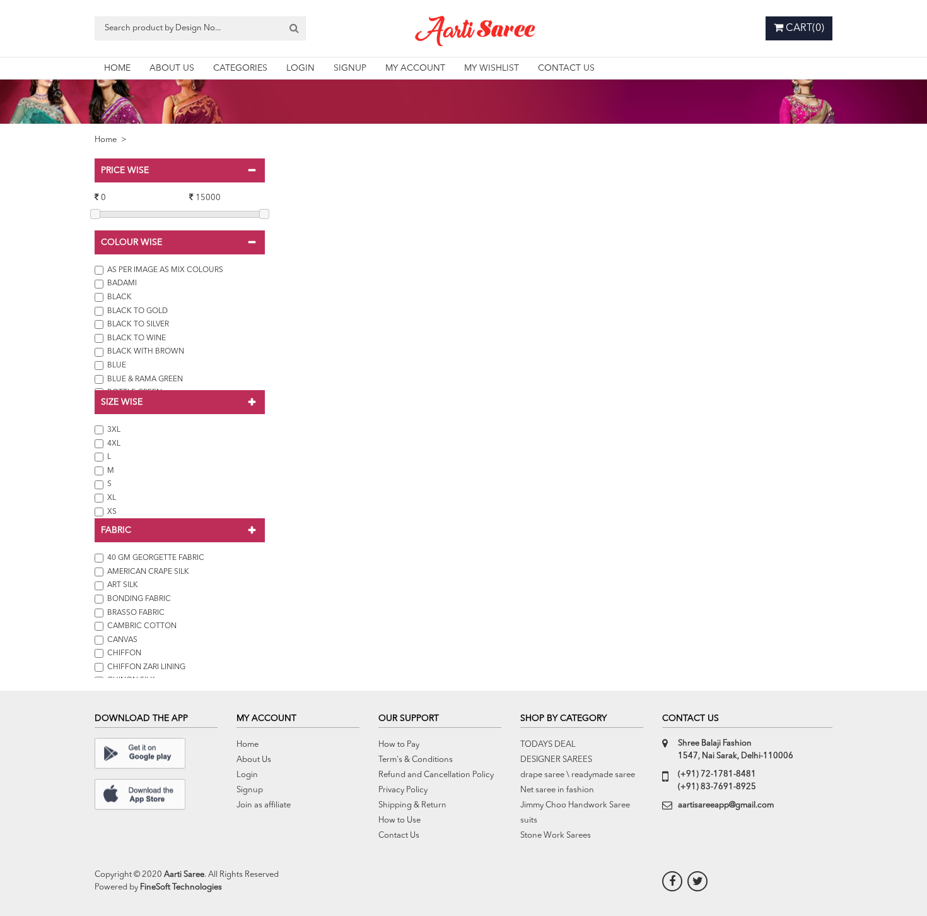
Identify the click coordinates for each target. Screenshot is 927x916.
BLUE (115, 365)
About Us (253, 760)
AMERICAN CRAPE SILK (146, 572)
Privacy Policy (403, 790)
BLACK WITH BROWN (144, 351)
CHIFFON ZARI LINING (144, 667)
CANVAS (120, 640)
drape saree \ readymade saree (577, 775)
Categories (240, 68)
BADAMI (121, 283)
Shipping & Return (412, 805)
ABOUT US (171, 68)
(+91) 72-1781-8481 (717, 774)
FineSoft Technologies (181, 887)
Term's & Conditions (415, 760)
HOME (117, 68)
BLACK (118, 297)
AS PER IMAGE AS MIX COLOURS (164, 270)
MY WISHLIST (491, 68)
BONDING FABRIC (137, 599)
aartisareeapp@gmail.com (726, 805)
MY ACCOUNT (415, 68)
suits (528, 820)
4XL (111, 444)
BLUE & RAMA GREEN (144, 379)
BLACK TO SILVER (137, 324)
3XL (111, 430)
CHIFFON (122, 653)
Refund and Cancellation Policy (436, 775)
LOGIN (300, 68)
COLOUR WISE (131, 242)
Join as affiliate (263, 805)
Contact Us (398, 835)
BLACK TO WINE (135, 338)
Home (106, 140)
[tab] (180, 170)
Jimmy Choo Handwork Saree (575, 805)
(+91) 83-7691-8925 (717, 787)
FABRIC (116, 530)
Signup (249, 790)
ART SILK (120, 585)
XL (109, 498)
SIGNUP (350, 68)
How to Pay (398, 745)
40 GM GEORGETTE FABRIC (153, 558)
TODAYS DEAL (548, 745)
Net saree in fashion (557, 790)
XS (110, 512)
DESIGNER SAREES (556, 760)
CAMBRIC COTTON (140, 626)
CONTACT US (566, 68)
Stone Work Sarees (555, 835)
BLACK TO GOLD (136, 311)
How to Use (399, 820)
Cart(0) (803, 28)
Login (247, 775)
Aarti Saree (184, 875)
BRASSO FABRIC (134, 613)
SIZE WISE (122, 402)
